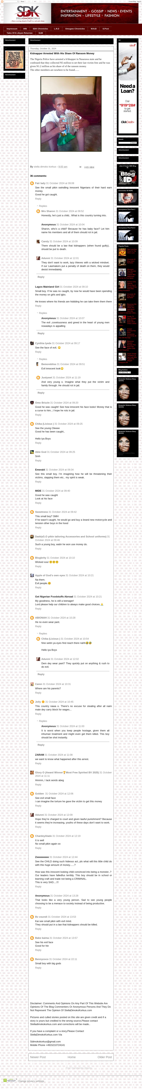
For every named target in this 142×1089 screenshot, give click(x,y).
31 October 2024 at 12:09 (58, 814)
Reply (38, 198)
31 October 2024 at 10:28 (61, 617)
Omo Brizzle (42, 402)
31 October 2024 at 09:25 (68, 423)
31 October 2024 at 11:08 (59, 754)
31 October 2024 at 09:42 (63, 511)
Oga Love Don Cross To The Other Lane (132, 251)
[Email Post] (80, 166)
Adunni (45, 258)
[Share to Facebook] (91, 167)
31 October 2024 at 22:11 (63, 959)
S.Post (106, 29)
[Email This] (85, 167)
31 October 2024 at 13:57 (63, 938)
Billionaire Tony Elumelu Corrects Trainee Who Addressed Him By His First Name (127, 274)
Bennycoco (42, 959)
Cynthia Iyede (43, 343)
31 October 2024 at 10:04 (70, 224)
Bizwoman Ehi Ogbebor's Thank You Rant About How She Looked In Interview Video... (128, 308)
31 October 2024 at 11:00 (70, 726)
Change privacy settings (31, 1081)
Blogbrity (40, 557)
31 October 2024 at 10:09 (64, 241)
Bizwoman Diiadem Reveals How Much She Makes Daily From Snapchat (127, 345)
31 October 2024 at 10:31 (57, 684)
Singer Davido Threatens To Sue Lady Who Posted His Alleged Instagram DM (128, 358)
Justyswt (46, 377)
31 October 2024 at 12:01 (65, 258)
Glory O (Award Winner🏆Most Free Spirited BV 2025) (67, 772)
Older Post (105, 1057)
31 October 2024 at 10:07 (70, 318)
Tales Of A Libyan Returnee (20, 33)
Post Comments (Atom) (79, 1068)
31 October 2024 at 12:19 (66, 836)
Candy (45, 241)
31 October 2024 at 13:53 (62, 916)
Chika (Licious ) (44, 423)
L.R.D (56, 29)
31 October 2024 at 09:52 (70, 211)
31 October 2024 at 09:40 (56, 490)
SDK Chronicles (40, 29)
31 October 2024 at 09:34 (60, 469)
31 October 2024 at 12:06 (59, 793)
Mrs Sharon (48, 211)
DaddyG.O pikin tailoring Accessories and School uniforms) (70, 536)
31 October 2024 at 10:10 (61, 557)
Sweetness (41, 511)
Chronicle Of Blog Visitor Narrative (131, 261)
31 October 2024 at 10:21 (80, 575)
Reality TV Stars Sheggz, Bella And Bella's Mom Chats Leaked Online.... (127, 321)
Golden (40, 793)
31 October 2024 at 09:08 (60, 183)
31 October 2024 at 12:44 (63, 857)
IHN (25, 29)
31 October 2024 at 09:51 (71, 364)
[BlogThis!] (87, 167)
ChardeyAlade (43, 836)
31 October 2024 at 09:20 (64, 402)
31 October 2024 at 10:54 (75, 638)
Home (72, 1057)
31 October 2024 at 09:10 (74, 286)
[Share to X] (89, 167)
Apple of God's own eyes (50, 575)
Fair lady (40, 183)
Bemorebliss (48, 364)
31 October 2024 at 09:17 (66, 343)
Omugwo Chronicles (75, 29)
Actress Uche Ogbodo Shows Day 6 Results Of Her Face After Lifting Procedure (128, 286)
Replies (43, 206)
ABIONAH (41, 617)
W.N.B (94, 29)
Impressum (12, 29)
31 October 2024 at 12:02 (65, 659)
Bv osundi (41, 916)
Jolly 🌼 (40, 701)
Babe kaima (42, 938)
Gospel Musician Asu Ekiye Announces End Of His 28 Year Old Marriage (127, 333)
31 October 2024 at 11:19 (66, 377)
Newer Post (38, 1057)
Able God (40, 452)
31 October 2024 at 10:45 (59, 701)
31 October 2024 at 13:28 (64, 895)
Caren (38, 684)
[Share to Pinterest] (93, 167)
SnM (41, 33)
